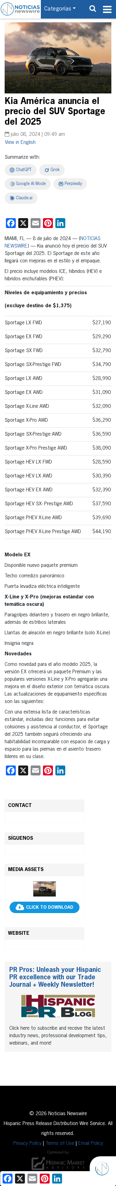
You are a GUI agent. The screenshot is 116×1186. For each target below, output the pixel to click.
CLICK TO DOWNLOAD (49, 907)
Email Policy (90, 1143)
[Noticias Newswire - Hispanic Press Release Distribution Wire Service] (20, 9)
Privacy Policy (27, 1143)
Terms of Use (59, 1143)
